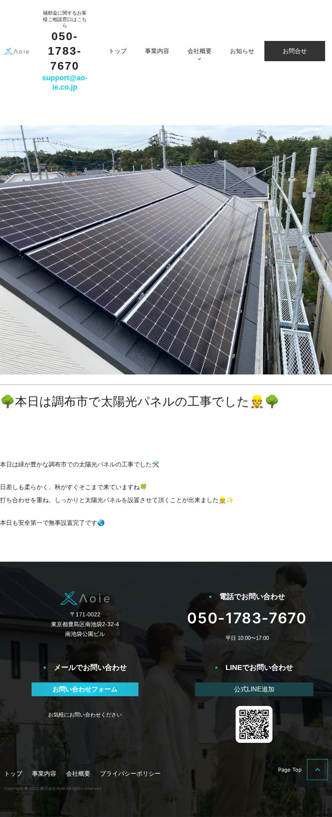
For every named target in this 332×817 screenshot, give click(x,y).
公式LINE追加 (254, 689)
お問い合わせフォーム (85, 689)
